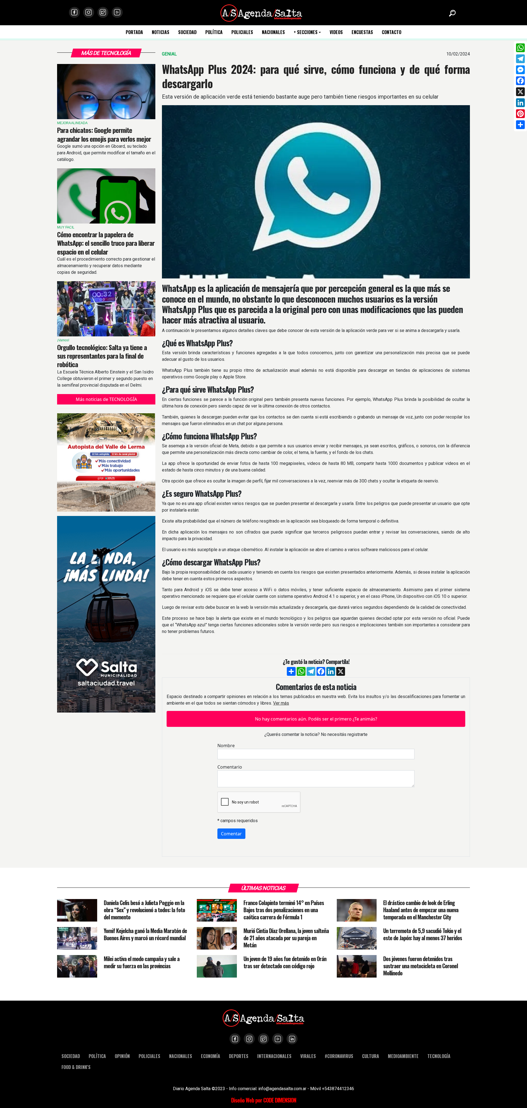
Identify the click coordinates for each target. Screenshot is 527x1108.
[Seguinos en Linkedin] (292, 1038)
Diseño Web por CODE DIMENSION (263, 1100)
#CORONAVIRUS (339, 1056)
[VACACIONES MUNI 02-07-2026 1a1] (106, 614)
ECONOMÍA (210, 1056)
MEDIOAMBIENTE (403, 1056)
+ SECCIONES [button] (306, 32)
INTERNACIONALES (274, 1056)
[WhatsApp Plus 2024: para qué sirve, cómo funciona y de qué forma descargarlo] (316, 191)
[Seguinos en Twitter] (102, 12)
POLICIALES (242, 32)
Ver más (281, 703)
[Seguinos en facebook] (74, 12)
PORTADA (134, 32)
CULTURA (370, 1056)
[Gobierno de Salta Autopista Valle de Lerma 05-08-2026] (106, 462)
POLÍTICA (214, 32)
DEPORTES (238, 1056)
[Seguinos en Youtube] (117, 12)
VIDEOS (336, 32)
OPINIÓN (122, 1056)
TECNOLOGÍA (438, 1056)
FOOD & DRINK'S (76, 1067)
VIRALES (308, 1056)
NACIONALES (273, 32)
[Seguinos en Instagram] (88, 12)
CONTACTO (391, 32)
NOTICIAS (160, 32)
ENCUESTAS (362, 32)
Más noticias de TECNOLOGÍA (106, 399)
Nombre (226, 746)
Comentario (229, 767)
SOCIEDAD (187, 32)
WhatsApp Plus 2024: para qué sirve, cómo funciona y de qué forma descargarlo (316, 76)
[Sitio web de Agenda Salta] (261, 12)
